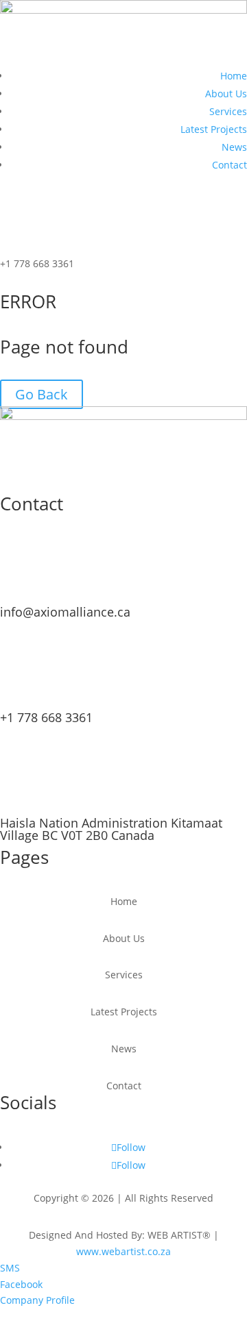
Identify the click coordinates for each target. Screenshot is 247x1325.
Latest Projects (213, 129)
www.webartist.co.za (123, 1251)
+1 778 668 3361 (46, 717)
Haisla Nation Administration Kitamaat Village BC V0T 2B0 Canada (111, 829)
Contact (229, 164)
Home (233, 75)
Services (228, 111)
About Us (226, 93)
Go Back (41, 394)
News (234, 146)
